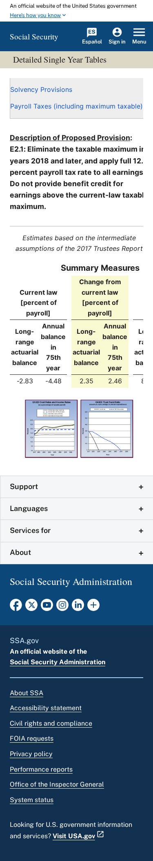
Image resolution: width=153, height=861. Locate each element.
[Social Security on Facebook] (16, 607)
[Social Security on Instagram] (62, 607)
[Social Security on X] (31, 607)
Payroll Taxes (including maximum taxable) (76, 106)
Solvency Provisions (41, 89)
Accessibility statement (46, 708)
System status (31, 800)
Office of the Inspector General (57, 784)
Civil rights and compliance (51, 723)
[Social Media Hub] (93, 607)
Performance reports (41, 769)
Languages (29, 508)
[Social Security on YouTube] (47, 607)
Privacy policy (31, 754)
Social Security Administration (57, 662)
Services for (30, 530)
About (20, 552)
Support (24, 486)
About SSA (26, 693)
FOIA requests (31, 738)
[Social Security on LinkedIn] (78, 607)
